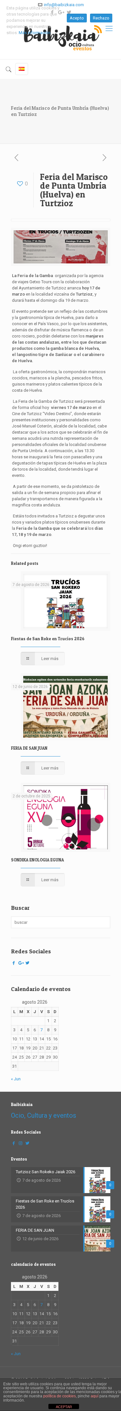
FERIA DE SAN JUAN (29, 748)
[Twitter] (27, 962)
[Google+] (21, 962)
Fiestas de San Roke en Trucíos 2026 (48, 638)
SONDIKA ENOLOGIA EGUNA (37, 859)
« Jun (16, 1078)
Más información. (35, 32)
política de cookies (59, 1396)
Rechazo (101, 18)
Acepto (77, 18)
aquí (94, 1396)
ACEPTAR (64, 1407)
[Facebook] (14, 962)
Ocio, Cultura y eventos (43, 1115)
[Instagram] (21, 1143)
